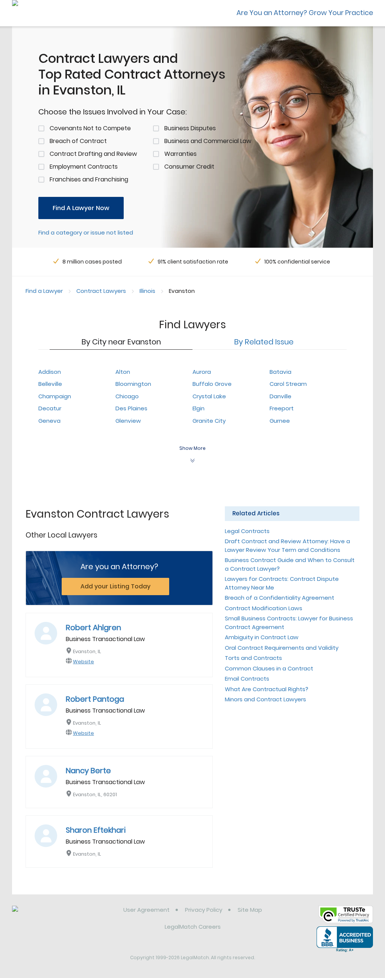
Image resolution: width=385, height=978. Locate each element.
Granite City (209, 421)
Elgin (198, 408)
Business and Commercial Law (207, 141)
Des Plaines (131, 408)
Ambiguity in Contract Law (262, 637)
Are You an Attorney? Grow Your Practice (304, 12)
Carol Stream (288, 384)
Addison (49, 372)
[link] (50, 915)
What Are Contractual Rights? (266, 689)
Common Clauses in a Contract (269, 668)
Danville (280, 396)
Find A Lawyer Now (81, 208)
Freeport (282, 408)
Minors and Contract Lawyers (265, 699)
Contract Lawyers (101, 291)
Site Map (250, 910)
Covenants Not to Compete (90, 128)
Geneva (49, 421)
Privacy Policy (203, 910)
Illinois (147, 291)
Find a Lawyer (44, 291)
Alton (122, 372)
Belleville (50, 384)
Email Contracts (247, 678)
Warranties (180, 153)
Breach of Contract (78, 141)
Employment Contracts (84, 166)
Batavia (280, 372)
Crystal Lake (209, 396)
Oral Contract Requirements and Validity (281, 648)
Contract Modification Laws (263, 608)
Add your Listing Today (115, 586)
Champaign (54, 396)
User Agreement (146, 910)
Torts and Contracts (253, 658)
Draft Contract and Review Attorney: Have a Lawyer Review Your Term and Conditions (287, 545)
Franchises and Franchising (89, 179)
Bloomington (133, 384)
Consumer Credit (189, 166)
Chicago (127, 396)
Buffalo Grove (212, 384)
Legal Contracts (247, 531)
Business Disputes (190, 128)
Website (83, 661)
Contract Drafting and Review (93, 153)
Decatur (49, 408)
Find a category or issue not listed (85, 232)
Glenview (128, 421)
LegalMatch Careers (193, 927)
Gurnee (280, 421)
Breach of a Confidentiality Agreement (279, 598)
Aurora (201, 372)
